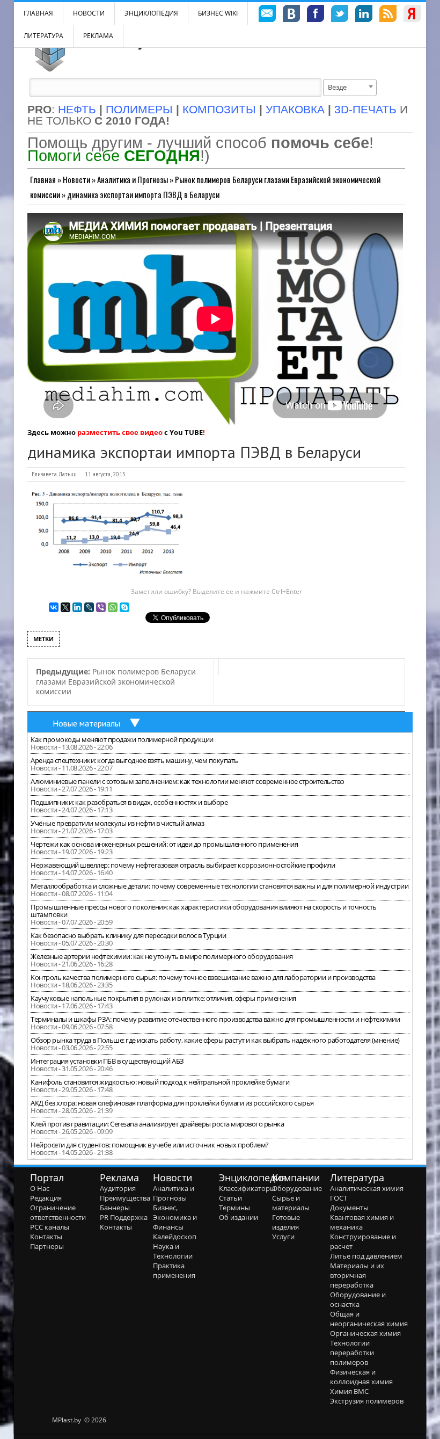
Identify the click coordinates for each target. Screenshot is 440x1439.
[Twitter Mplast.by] (339, 15)
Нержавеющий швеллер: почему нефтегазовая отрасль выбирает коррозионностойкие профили (183, 865)
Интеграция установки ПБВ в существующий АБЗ (107, 1061)
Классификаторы (247, 1188)
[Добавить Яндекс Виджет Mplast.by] (412, 15)
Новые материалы (86, 723)
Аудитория (118, 1188)
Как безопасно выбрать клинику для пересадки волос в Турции (128, 935)
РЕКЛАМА (98, 35)
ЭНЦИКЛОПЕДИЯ (151, 13)
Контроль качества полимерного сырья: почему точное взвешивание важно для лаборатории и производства (203, 977)
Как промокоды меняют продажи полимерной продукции (122, 739)
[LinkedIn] (77, 607)
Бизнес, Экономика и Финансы (175, 1217)
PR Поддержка (124, 1217)
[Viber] (101, 607)
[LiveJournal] (89, 607)
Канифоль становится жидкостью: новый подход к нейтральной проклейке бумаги (160, 1082)
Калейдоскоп (174, 1236)
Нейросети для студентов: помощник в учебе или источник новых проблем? (150, 1145)
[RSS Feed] (388, 15)
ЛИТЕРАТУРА (43, 35)
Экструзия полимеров (367, 1401)
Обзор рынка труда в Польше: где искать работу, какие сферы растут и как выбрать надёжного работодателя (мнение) (215, 1040)
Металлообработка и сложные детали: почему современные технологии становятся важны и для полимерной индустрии (219, 886)
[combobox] (350, 87)
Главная (43, 179)
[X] (65, 607)
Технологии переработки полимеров (352, 1352)
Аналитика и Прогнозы (132, 179)
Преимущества (125, 1198)
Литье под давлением (366, 1256)
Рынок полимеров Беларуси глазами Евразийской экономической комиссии (116, 681)
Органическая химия (365, 1333)
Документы (349, 1207)
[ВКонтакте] (53, 607)
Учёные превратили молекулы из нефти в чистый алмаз (117, 823)
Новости (89, 13)
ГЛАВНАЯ (38, 13)
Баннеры (115, 1207)
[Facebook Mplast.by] (315, 15)
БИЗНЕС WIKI (218, 13)
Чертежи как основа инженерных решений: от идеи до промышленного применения (164, 844)
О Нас (39, 1188)
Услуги (283, 1236)
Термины (234, 1207)
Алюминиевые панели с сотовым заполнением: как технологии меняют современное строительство (187, 781)
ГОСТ (338, 1198)
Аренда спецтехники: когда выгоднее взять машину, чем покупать (134, 760)
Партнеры (47, 1246)
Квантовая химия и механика (362, 1222)
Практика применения (174, 1270)
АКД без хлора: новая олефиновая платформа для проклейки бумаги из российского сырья (172, 1103)
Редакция (46, 1198)
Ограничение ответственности (58, 1212)
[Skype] (124, 607)
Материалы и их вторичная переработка (357, 1275)
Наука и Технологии (173, 1251)
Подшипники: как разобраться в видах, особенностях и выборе (129, 802)
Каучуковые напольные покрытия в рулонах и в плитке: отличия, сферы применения (163, 998)
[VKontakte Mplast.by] (291, 15)
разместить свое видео (120, 432)
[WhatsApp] (113, 607)
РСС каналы (49, 1227)
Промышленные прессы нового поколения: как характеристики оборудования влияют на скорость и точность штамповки (204, 910)
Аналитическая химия (367, 1188)
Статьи (230, 1198)
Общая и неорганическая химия (369, 1318)
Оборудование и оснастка (358, 1299)
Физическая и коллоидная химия (361, 1376)
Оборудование (297, 1188)
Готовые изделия (286, 1222)
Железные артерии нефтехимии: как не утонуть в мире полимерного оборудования (162, 956)
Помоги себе (113, 155)
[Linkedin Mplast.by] (363, 15)
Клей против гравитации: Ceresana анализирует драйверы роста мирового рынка (157, 1124)
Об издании (238, 1217)
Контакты (46, 1236)
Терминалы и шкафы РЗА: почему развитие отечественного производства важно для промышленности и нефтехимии (215, 1019)
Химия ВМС (349, 1391)
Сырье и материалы (291, 1202)
